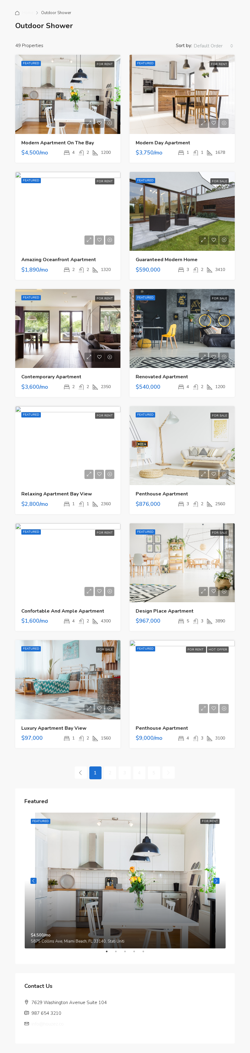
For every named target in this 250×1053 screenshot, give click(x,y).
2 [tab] (119, 954)
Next (216, 881)
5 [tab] (146, 954)
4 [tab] (137, 954)
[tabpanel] (125, 880)
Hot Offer (218, 649)
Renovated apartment (162, 376)
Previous (33, 881)
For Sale (219, 181)
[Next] (168, 772)
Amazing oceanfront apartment (58, 259)
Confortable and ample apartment (62, 611)
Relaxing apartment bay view (56, 494)
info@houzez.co (47, 1024)
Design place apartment (165, 611)
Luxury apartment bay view (54, 728)
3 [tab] (128, 954)
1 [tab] (110, 954)
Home (27, 13)
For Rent (105, 64)
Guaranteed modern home (167, 259)
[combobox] (213, 45)
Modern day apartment (163, 142)
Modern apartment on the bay (57, 142)
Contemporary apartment (51, 376)
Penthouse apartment (162, 494)
